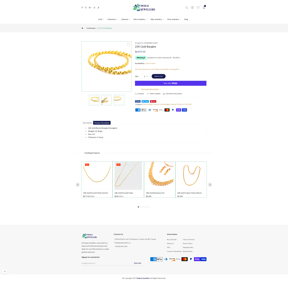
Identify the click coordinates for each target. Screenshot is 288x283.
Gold (100, 19)
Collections (111, 19)
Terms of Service (189, 239)
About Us (170, 243)
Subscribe (137, 263)
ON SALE (188, 104)
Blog (186, 19)
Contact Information (174, 251)
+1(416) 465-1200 (121, 246)
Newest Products (177, 104)
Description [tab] (87, 123)
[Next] (210, 185)
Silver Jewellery (173, 19)
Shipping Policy (188, 247)
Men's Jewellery (139, 19)
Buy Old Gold (171, 239)
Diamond (124, 19)
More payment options (150, 89)
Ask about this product (174, 94)
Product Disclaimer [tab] (101, 123)
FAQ (168, 247)
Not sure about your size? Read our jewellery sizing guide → (158, 69)
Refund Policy (187, 251)
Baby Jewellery (156, 19)
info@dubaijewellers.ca (123, 243)
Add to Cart (158, 76)
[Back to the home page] (82, 28)
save (154, 101)
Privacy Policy (187, 243)
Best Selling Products (151, 104)
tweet (146, 101)
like (138, 101)
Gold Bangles (91, 28)
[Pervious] (78, 185)
